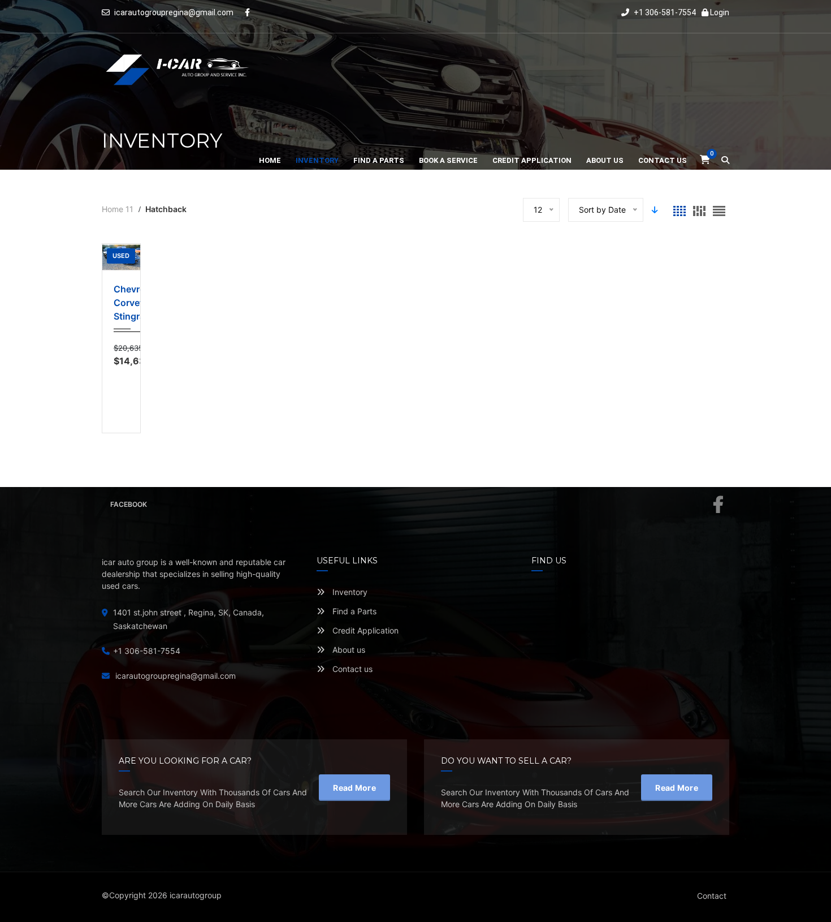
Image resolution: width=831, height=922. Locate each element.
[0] (705, 159)
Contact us (351, 669)
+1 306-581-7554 (664, 12)
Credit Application (364, 630)
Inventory (348, 592)
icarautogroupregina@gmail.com (173, 12)
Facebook (128, 504)
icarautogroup (196, 895)
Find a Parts (353, 611)
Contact (711, 896)
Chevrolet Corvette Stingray (121, 302)
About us (347, 649)
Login (718, 12)
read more (354, 787)
